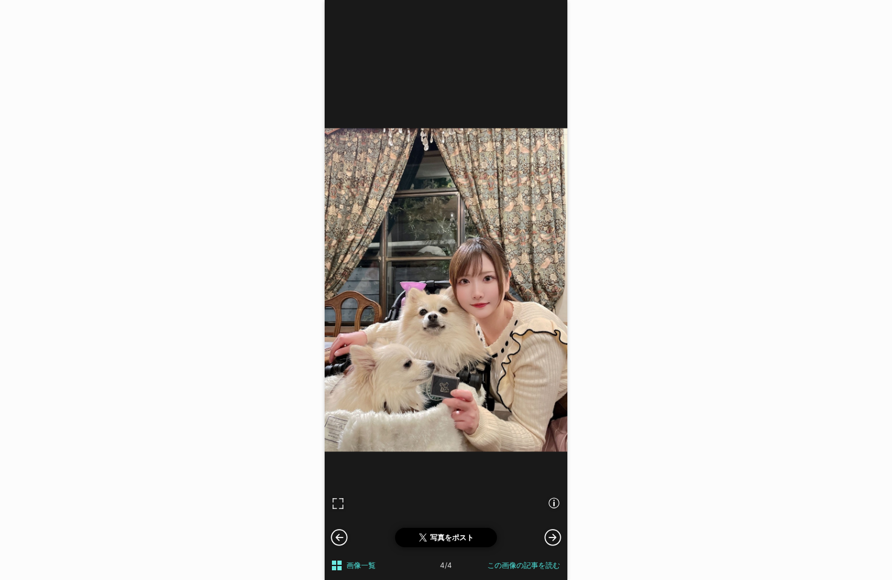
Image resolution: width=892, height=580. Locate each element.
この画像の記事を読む (523, 565)
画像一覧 (361, 565)
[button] (553, 537)
